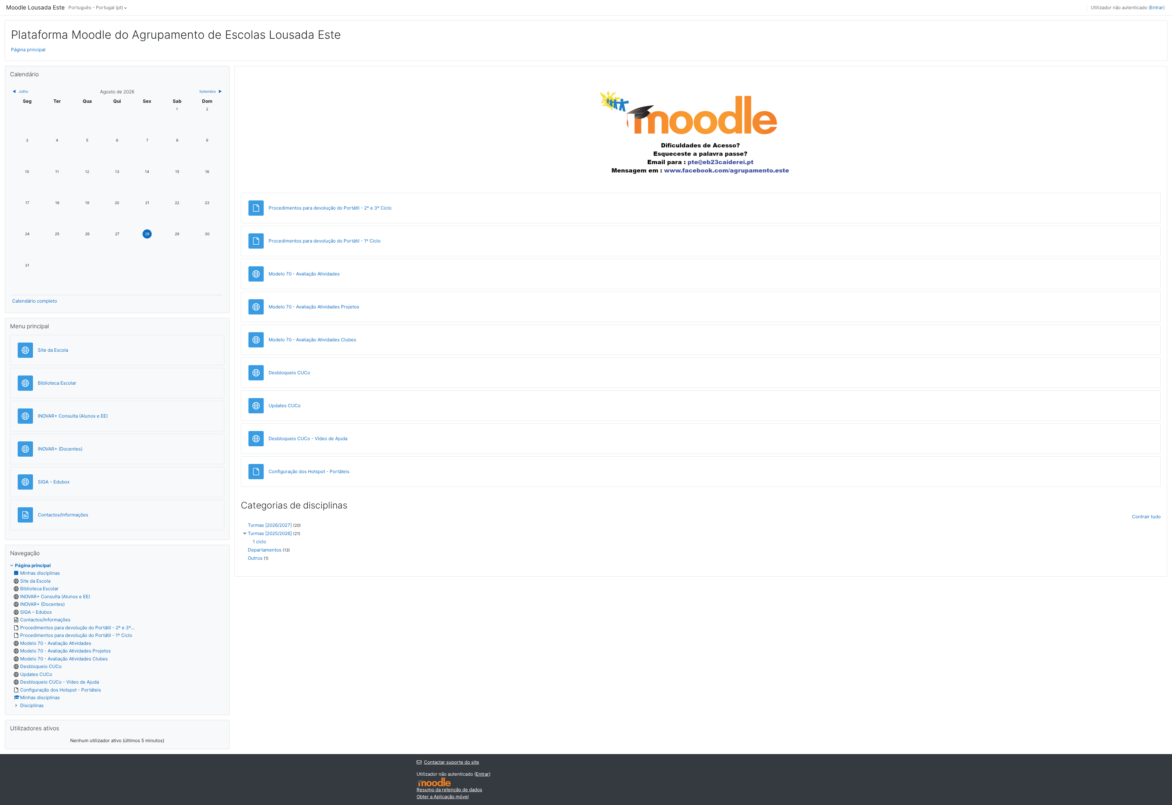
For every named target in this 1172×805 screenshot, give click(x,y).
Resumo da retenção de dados (449, 789)
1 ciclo (259, 541)
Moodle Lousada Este (35, 7)
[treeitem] (117, 635)
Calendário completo (34, 301)
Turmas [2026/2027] (270, 525)
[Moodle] (434, 782)
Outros (255, 558)
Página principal (28, 49)
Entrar (1156, 7)
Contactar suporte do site (451, 762)
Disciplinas (32, 705)
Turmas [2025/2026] (270, 533)
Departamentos (264, 550)
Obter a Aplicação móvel (443, 797)
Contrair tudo (1146, 516)
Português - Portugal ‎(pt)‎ (95, 7)
